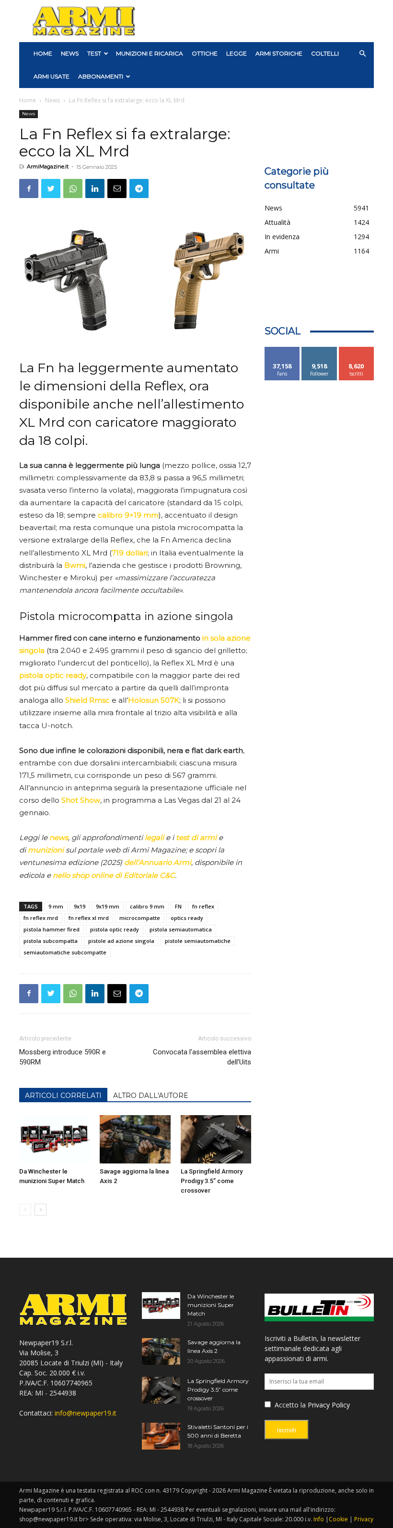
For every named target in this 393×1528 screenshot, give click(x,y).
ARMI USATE (51, 76)
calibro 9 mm (147, 906)
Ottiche (205, 53)
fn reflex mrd (40, 917)
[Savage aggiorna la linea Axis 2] (135, 1139)
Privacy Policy (329, 1404)
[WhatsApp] (72, 188)
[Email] (117, 188)
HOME (43, 53)
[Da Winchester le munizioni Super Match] (54, 1139)
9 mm (55, 906)
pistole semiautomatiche (198, 940)
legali (154, 837)
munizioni (46, 849)
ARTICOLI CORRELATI (63, 1095)
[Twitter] (50, 188)
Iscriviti (356, 350)
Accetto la (289, 1404)
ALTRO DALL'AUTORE (150, 1095)
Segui (319, 350)
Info (318, 1519)
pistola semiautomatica (181, 929)
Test (94, 53)
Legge (236, 53)
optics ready (187, 917)
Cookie (338, 1519)
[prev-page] (25, 1210)
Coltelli (325, 53)
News (70, 53)
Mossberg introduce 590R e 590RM (62, 1057)
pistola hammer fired (51, 929)
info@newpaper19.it (85, 1412)
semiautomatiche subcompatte (64, 952)
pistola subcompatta (50, 940)
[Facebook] (28, 188)
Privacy (363, 1519)
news (58, 837)
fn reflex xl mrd (89, 917)
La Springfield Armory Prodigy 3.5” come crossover (212, 1181)
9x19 (79, 906)
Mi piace (282, 350)
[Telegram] (139, 188)
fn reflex (203, 906)
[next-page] (40, 1210)
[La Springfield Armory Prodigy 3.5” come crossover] (216, 1139)
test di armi (196, 837)
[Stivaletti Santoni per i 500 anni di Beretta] (161, 1436)
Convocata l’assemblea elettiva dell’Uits (202, 1057)
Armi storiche (278, 53)
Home (27, 100)
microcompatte (139, 917)
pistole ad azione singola (121, 940)
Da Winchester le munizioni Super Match (210, 1305)
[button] (362, 53)
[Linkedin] (94, 188)
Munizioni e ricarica (149, 53)
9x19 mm (107, 906)
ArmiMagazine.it (48, 166)
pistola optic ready (114, 929)
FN (178, 906)
